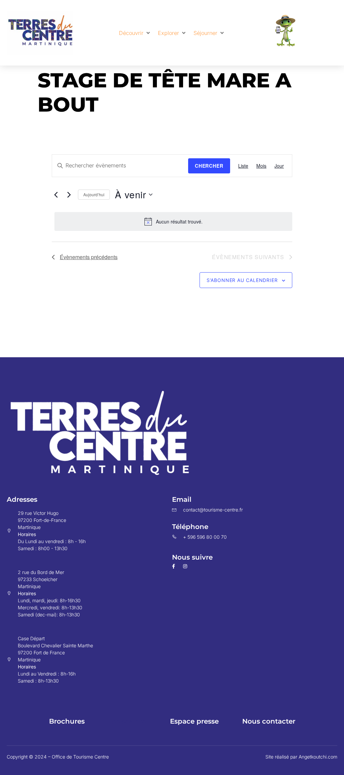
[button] (135, 33)
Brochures (67, 721)
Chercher (209, 165)
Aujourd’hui (93, 194)
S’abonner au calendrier (242, 280)
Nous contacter (268, 721)
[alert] (173, 221)
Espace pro (127, 721)
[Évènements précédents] (56, 195)
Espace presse (194, 721)
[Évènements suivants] (69, 195)
